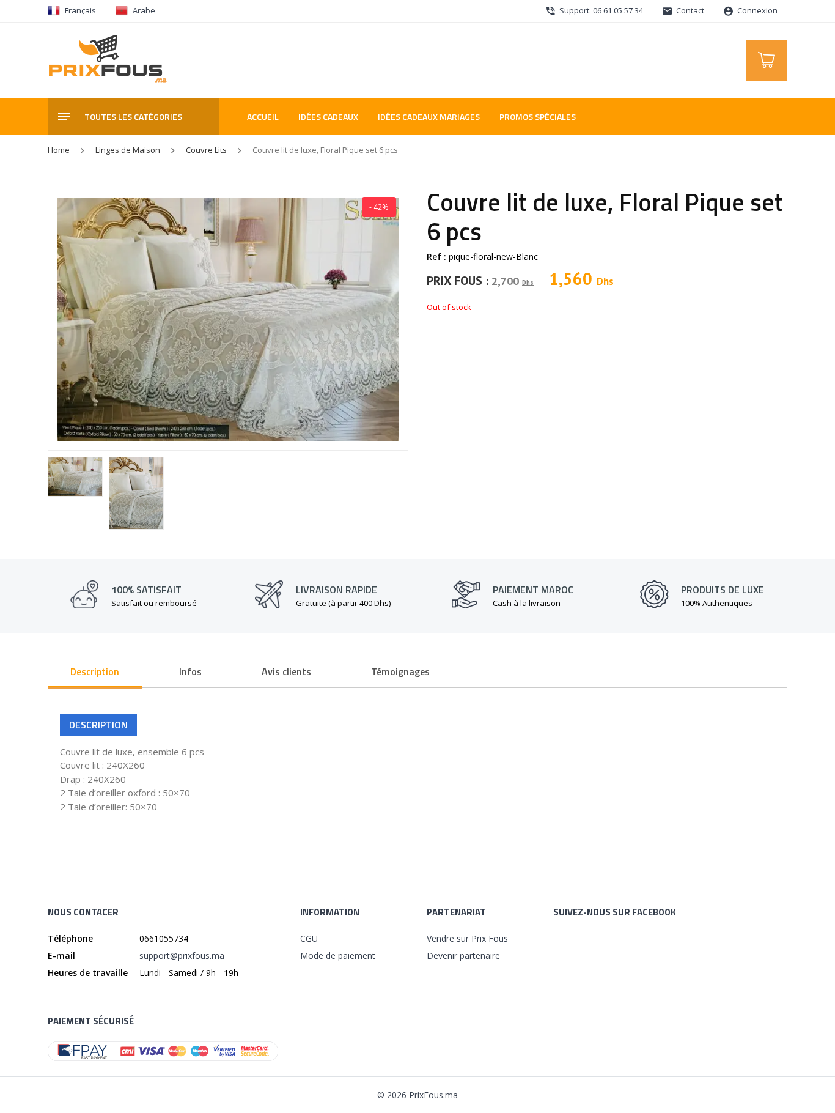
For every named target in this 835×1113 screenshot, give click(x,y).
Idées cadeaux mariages (429, 116)
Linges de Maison (127, 149)
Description (94, 671)
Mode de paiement (337, 955)
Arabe (144, 10)
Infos (190, 671)
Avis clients (286, 671)
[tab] (95, 672)
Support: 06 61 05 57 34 (600, 10)
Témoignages (400, 671)
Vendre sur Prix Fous (467, 938)
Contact (689, 10)
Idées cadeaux (328, 116)
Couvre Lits (206, 149)
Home (59, 149)
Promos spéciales (537, 116)
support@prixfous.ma (181, 955)
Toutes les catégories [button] (133, 116)
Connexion (756, 10)
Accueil (263, 116)
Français (80, 10)
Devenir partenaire (463, 955)
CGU (309, 938)
